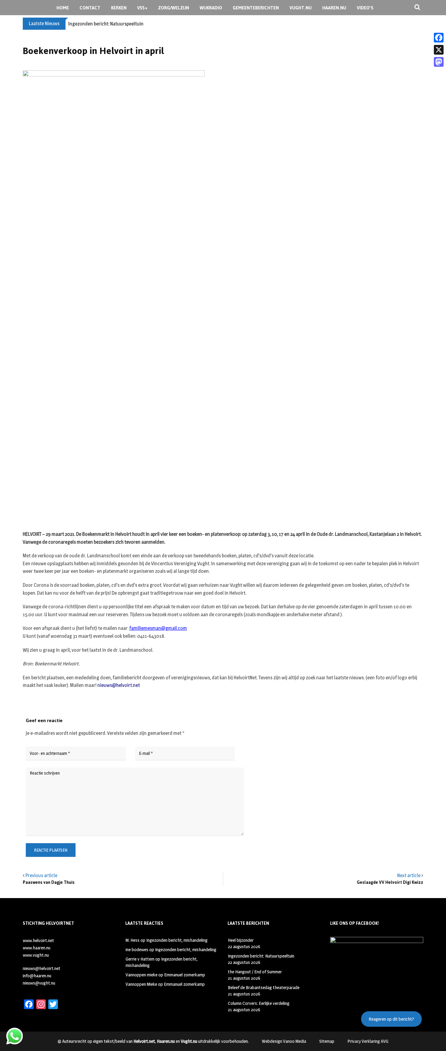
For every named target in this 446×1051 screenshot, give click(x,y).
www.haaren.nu (36, 948)
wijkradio (211, 7)
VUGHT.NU (300, 7)
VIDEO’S (365, 7)
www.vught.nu (36, 955)
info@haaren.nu (37, 975)
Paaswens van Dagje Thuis (49, 882)
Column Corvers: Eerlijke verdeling (258, 1003)
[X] (439, 50)
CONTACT (89, 7)
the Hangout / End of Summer (255, 972)
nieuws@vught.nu (39, 983)
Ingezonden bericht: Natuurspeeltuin (106, 24)
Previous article (41, 875)
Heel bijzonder (241, 940)
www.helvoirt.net (38, 940)
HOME (62, 7)
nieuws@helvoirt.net (118, 685)
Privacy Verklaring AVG (367, 1041)
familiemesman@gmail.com (158, 628)
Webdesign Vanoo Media (284, 1041)
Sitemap (326, 1041)
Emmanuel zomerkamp (184, 975)
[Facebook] (439, 38)
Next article (409, 875)
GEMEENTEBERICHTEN (256, 7)
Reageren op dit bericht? (391, 1019)
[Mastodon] (439, 62)
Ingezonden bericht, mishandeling (177, 940)
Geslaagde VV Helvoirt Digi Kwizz (390, 882)
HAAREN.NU (334, 7)
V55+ (142, 7)
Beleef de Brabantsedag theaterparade (263, 987)
